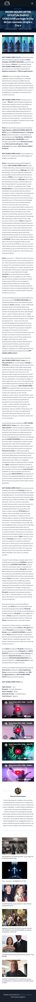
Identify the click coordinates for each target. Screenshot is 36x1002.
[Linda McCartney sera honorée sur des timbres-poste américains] (18, 893)
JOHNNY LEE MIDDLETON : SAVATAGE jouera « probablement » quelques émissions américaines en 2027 (17, 980)
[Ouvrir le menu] (32, 3)
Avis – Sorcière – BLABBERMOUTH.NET (14, 881)
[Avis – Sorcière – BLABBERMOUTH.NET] (18, 870)
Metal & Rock (18, 9)
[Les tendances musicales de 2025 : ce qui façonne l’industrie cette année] (18, 845)
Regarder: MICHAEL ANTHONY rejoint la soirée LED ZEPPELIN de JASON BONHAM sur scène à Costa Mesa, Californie (17, 930)
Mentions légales (26, 995)
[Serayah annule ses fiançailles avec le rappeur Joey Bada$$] (18, 943)
